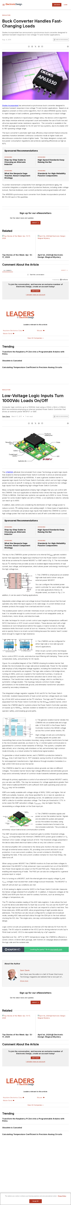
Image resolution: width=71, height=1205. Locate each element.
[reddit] (39, 46)
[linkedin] (32, 46)
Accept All (35, 1201)
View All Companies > (35, 338)
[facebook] (29, 46)
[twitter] (35, 46)
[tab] (7, 270)
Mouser (39, 330)
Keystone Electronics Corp (12, 330)
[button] (3, 4)
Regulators (6, 15)
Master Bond (7, 333)
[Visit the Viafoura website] (64, 279)
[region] (35, 275)
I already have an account (35, 295)
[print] (68, 46)
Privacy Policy (62, 1196)
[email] (42, 46)
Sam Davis (6, 416)
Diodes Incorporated (10, 105)
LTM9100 (9, 472)
